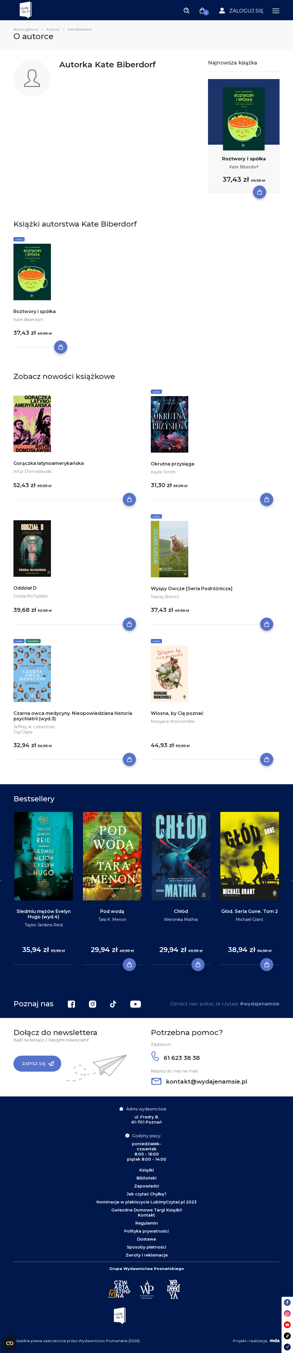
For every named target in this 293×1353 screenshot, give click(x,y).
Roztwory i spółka (244, 159)
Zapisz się (33, 1063)
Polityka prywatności (146, 1231)
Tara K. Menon (112, 919)
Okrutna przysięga (172, 464)
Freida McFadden (30, 596)
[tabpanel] (43, 888)
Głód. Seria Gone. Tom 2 (249, 911)
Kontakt (146, 1215)
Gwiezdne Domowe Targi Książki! (146, 1210)
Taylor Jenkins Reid (44, 924)
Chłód (181, 911)
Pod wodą (112, 911)
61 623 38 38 (181, 1057)
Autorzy (53, 29)
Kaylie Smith (163, 472)
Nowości (33, 641)
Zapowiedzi (146, 1186)
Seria (19, 239)
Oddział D (25, 588)
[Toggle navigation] (186, 10)
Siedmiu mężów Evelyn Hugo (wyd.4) (44, 914)
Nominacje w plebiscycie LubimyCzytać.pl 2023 (146, 1202)
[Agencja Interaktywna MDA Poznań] (274, 1340)
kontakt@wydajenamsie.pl (205, 1081)
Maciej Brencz (165, 596)
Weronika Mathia (181, 919)
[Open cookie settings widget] (10, 1343)
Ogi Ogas (22, 732)
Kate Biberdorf (243, 167)
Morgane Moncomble (173, 721)
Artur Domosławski (32, 471)
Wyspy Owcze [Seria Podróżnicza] (192, 588)
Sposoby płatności (146, 1247)
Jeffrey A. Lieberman (34, 726)
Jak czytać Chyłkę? (147, 1194)
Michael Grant (249, 919)
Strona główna (25, 29)
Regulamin (146, 1223)
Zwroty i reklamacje (147, 1255)
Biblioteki (146, 1178)
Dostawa (146, 1239)
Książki (146, 1170)
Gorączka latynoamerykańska (48, 463)
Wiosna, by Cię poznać (177, 713)
